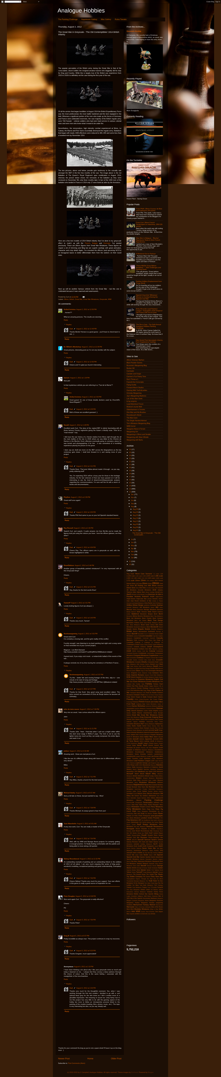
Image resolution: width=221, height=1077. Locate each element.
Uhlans (143, 889)
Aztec (161, 607)
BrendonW (154, 627)
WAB (145, 896)
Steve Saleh (136, 865)
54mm (129, 588)
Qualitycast (147, 820)
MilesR (148, 774)
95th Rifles (142, 588)
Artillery (129, 605)
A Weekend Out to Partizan (146, 254)
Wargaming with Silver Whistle (137, 437)
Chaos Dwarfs (148, 644)
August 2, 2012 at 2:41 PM (86, 466)
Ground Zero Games (133, 719)
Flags (144, 690)
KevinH (150, 745)
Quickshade (135, 822)
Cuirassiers (151, 662)
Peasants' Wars (158, 804)
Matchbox (146, 769)
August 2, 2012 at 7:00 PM (89, 709)
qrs (143, 820)
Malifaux (129, 767)
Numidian (130, 793)
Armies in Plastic (157, 601)
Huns (141, 728)
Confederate (142, 653)
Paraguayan (138, 802)
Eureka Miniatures (153, 681)
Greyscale (103, 299)
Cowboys (140, 657)
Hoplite (139, 726)
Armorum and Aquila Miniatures (135, 603)
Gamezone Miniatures (151, 706)
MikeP (137, 774)
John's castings (144, 741)
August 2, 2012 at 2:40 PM (83, 528)
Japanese (148, 739)
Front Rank (131, 704)
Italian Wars (148, 737)
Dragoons (134, 673)
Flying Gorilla (131, 385)
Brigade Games (132, 629)
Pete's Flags (146, 809)
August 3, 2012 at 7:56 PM (86, 878)
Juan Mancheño (70, 823)
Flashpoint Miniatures (136, 692)
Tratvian (129, 887)
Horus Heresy (151, 726)
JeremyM (156, 739)
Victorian (150, 892)
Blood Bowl (143, 622)
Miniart (147, 776)
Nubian (144, 791)
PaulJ (145, 804)
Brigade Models (144, 629)
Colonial (152, 651)
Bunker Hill (130, 368)
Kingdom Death (158, 747)
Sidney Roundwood (71, 859)
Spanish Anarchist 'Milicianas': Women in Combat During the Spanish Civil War (147, 297)
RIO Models (133, 833)
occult (135, 793)
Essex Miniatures (139, 681)
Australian (153, 605)
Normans (152, 787)
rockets (155, 833)
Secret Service (131, 848)
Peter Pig (159, 809)
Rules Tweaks (120, 19)
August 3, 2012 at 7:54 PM (86, 838)
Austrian (160, 605)
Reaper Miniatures (150, 824)
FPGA (136, 699)
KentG (139, 745)
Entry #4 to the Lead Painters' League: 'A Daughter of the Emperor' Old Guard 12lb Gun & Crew (149, 310)
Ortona (153, 798)
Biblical (135, 616)
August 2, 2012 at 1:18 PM (80, 378)
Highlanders (159, 724)
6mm (133, 588)
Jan (132, 557)
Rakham (149, 822)
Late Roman (155, 756)
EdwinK (133, 677)
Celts (135, 640)
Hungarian (136, 728)
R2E (140, 822)
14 (130, 486)
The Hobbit (150, 874)
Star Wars (134, 861)
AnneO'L (155, 599)
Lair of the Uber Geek (134, 398)
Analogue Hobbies (81, 10)
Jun (132, 542)
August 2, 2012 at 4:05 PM (86, 512)
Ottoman (138, 800)
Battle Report (152, 612)
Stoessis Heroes (152, 865)
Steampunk (155, 861)
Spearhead (159, 857)
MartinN (140, 769)
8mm (137, 587)
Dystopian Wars (157, 673)
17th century (150, 580)
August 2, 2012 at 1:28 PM (79, 425)
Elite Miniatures (150, 677)
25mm (150, 583)
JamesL (141, 739)
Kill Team (149, 747)
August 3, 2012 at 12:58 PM (86, 896)
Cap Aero (155, 636)
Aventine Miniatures (132, 607)
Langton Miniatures (141, 756)
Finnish (139, 688)
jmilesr (66, 751)
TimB (150, 881)
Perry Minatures (157, 807)
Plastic (160, 813)
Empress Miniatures (145, 679)
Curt (71, 329)
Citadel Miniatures (132, 649)
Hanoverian (150, 721)
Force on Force (149, 694)
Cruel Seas (151, 660)
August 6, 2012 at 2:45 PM (86, 988)
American (151, 594)
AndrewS (145, 596)
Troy (148, 887)
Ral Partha (155, 822)
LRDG (140, 765)
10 (130, 564)
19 (130, 470)
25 (130, 452)
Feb (132, 554)
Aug (132, 506)
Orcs (148, 798)
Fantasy (148, 684)
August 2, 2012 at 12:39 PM (92, 347)
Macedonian (147, 765)
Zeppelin (131, 913)
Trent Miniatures (137, 887)
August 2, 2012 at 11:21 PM (86, 728)
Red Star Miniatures (140, 826)
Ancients (137, 596)
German (159, 708)
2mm (161, 583)
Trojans (144, 887)
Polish (140, 816)
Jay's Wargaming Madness (136, 396)
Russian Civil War (133, 837)
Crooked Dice (142, 660)
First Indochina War (137, 690)
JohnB (152, 741)
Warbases (154, 898)
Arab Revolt (135, 601)
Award (152, 607)
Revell (138, 831)
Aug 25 (135, 515)
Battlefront (135, 614)
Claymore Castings (157, 649)
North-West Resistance (156, 789)
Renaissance (158, 826)
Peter (152, 809)
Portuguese (146, 816)
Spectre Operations (146, 859)
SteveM (143, 865)
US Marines (154, 889)
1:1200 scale (131, 576)
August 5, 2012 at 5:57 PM (79, 936)
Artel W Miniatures (158, 603)
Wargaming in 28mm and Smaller (139, 434)
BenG (161, 614)
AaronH (160, 588)
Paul (133, 804)
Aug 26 (135, 512)
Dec (132, 494)
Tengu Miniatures (148, 872)
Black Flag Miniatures (156, 616)
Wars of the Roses (157, 907)
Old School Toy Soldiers (139, 796)
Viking (156, 894)
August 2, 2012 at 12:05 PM (86, 309)
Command (159, 651)
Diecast (161, 668)
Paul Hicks (139, 804)
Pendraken (135, 807)
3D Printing (139, 585)
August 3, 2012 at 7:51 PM (86, 777)
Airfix (161, 592)
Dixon (138, 670)
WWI (109, 299)
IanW (156, 730)
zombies (137, 914)
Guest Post (143, 719)
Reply (66, 320)
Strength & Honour (142, 868)
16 (130, 480)
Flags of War (151, 690)
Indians (133, 734)
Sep (132, 503)
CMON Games (136, 651)
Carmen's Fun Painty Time (136, 376)
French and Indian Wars (154, 702)
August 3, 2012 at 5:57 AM (85, 793)
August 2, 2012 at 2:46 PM (84, 565)
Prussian (156, 818)
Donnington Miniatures (155, 670)
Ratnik (161, 822)
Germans (106, 243)
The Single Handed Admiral (137, 420)
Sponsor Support (158, 859)
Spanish (160, 855)
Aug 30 (135, 509)
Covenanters (132, 657)
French (87, 243)
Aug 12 (135, 521)
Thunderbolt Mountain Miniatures (136, 881)
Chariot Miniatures (158, 644)
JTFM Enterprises (132, 743)
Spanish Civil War (133, 857)
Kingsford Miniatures (148, 749)
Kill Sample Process (139, 747)
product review (146, 818)
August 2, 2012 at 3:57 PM (93, 674)
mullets (154, 780)
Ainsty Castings (150, 592)
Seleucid (139, 848)
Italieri (156, 737)
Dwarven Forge (146, 673)
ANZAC (161, 598)
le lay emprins (132, 401)
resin (133, 831)
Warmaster (131, 907)
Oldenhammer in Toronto (136, 409)
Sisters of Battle (137, 852)
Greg (141, 717)
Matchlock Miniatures (156, 769)
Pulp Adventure (132, 820)
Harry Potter (159, 721)
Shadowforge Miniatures (141, 850)
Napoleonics (139, 785)
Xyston (143, 911)
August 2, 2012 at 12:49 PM (86, 329)
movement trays (146, 780)
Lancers (150, 754)
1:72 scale (130, 580)
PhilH (134, 811)
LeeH (152, 761)
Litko (158, 763)
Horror (144, 726)
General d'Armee (151, 708)
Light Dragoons (152, 763)
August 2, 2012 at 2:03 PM (91, 397)
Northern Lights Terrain (134, 791)
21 (130, 464)
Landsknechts (131, 756)
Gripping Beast (157, 717)
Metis (146, 771)
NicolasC (134, 787)
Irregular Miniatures (156, 734)
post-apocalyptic (157, 816)
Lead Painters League (142, 761)
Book (148, 627)
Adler (134, 592)
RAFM (144, 822)
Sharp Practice (154, 850)
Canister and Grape (134, 374)
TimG (155, 881)
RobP (151, 833)
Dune (139, 673)
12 (130, 492)
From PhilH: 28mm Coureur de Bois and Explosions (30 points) (149, 209)
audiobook (147, 605)
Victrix (136, 894)
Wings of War (154, 909)
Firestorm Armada (154, 688)
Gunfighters (151, 719)
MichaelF (130, 774)
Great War (78, 299)
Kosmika (143, 754)
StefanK (139, 863)
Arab (128, 601)
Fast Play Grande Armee (140, 686)
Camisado (130, 371)
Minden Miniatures (139, 776)
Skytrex (160, 852)
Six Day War (146, 852)
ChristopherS (158, 647)
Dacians (142, 664)
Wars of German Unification (143, 907)
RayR (139, 824)
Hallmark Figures (132, 721)
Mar (132, 551)
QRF (139, 820)
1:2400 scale (150, 576)
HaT (142, 724)
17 (130, 476)
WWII (138, 911)
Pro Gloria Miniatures (134, 818)
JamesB (135, 739)
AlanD (129, 594)
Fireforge (145, 688)
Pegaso (129, 806)
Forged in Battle (141, 697)
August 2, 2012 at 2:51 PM (80, 603)
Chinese (143, 647)
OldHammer (152, 796)
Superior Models (131, 870)
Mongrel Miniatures (149, 778)
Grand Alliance (137, 713)
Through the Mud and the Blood (152, 878)
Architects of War (145, 601)
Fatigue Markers (153, 686)
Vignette (150, 894)
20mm (144, 583)
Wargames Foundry (147, 903)
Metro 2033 (152, 771)
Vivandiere (134, 896)
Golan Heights (153, 710)
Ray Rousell (68, 528)
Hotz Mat (160, 726)
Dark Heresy (134, 666)
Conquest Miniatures (141, 655)
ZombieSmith (143, 913)
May (133, 545)
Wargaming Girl (132, 431)
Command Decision (132, 653)
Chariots (136, 647)
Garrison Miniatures (140, 708)
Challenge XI (148, 642)
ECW (128, 677)
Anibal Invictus (70, 309)
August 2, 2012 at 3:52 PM (87, 634)
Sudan (160, 868)
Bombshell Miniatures (140, 627)
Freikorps (135, 702)
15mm (143, 580)
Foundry (130, 699)
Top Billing (135, 885)
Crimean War (154, 657)
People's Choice (145, 807)
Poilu (136, 816)
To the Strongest (139, 883)
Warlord (152, 905)
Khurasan (130, 747)
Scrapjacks (150, 846)
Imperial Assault (149, 732)
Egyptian (139, 677)
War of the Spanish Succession (140, 898)
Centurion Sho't (142, 640)
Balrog (134, 609)
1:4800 (139, 578)
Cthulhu (144, 662)
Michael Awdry (69, 793)
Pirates (155, 813)
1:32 (132, 578)
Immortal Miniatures (137, 732)
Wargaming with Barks (135, 440)
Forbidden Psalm (139, 695)
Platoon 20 (130, 816)
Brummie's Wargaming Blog (137, 365)
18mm (133, 583)
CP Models (147, 657)
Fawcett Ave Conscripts (135, 382)
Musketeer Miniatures (147, 782)
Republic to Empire (148, 829)
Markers (129, 769)
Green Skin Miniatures (133, 717)
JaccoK (160, 737)
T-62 (152, 870)
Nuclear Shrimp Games (155, 791)
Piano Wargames (142, 811)
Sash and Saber (147, 842)
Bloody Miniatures (152, 622)
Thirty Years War (157, 876)
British (72, 299)
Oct (132, 500)
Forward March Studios (135, 387)
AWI (157, 607)
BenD (155, 614)
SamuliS (141, 839)
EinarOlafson (69, 565)
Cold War (145, 651)
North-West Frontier (141, 789)
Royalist (150, 835)
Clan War (148, 649)
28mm (66, 299)
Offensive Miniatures (153, 793)
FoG (144, 692)
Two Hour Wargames (133, 889)
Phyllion (67, 497)
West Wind (130, 909)
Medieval (141, 771)
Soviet (146, 855)
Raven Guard (131, 824)
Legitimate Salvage (141, 763)
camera (136, 636)
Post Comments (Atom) (76, 1063)
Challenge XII (158, 642)
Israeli (128, 737)
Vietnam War (143, 894)
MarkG (135, 769)
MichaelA (160, 771)
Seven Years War (149, 848)
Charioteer (129, 646)
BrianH (161, 627)
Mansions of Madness (151, 767)
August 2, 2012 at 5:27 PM (86, 689)
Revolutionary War (147, 831)
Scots (135, 846)
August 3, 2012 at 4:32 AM (79, 751)
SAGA (129, 839)
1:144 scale (138, 576)
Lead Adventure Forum (135, 404)
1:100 (161, 573)
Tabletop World (158, 870)
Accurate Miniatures (144, 590)
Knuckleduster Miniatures (144, 752)
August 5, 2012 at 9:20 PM (86, 950)
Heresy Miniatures (149, 723)
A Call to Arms (151, 587)
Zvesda (153, 914)
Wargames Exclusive (156, 900)
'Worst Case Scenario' (143, 574)
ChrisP (149, 647)
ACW (154, 590)
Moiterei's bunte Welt (134, 407)
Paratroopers (148, 802)
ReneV (138, 829)
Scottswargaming (70, 634)
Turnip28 (160, 887)
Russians (144, 837)
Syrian (149, 870)
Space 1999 (152, 855)
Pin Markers (148, 813)
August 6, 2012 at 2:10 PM (83, 966)
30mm (132, 585)
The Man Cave (132, 418)
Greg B (66, 936)
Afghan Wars (141, 592)
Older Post (116, 1058)
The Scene (146, 876)
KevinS (156, 745)
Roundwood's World (134, 415)
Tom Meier (147, 883)
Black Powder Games (134, 363)
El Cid (143, 677)
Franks (155, 699)
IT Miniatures (135, 737)
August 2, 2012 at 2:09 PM (80, 497)
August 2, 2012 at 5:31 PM (86, 587)
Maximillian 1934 (132, 771)
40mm (154, 585)
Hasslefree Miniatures (133, 724)
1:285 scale (158, 576)
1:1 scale (156, 573)
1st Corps (139, 583)
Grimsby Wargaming (134, 393)
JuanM (140, 743)
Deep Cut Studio (134, 668)
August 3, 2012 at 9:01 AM (86, 823)
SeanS (156, 846)
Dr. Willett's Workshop (72, 347)
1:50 (142, 578)
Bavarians (143, 614)
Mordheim (129, 780)
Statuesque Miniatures (145, 861)
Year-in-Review (150, 911)
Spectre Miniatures (133, 859)
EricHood (134, 1072)
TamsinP (67, 603)
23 (130, 458)
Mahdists (159, 765)
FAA (161, 681)
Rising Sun (141, 833)
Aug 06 (135, 527)
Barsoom (160, 609)
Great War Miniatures (91, 299)
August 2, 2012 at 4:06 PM (86, 547)
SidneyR (129, 852)
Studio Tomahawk (153, 868)
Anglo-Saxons (131, 599)
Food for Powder (151, 692)
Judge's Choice (148, 743)
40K (149, 585)
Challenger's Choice (133, 644)
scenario (136, 844)
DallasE (152, 664)
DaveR (161, 666)
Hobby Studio (131, 726)
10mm (137, 580)
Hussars (146, 728)
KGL (161, 745)
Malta (133, 767)
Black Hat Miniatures (134, 618)
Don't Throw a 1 (132, 379)
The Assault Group (139, 874)
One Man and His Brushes (136, 412)
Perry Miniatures (134, 809)
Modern (139, 778)
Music (136, 782)
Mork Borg (137, 780)
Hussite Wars (154, 728)
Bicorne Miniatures (144, 616)
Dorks (128, 673)
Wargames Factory (133, 903)
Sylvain (67, 378)
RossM (144, 835)
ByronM (134, 634)
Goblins (146, 710)
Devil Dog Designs (145, 668)
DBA (128, 668)
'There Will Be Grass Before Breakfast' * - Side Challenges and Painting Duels (148, 267)
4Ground (160, 585)
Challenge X (139, 642)
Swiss (138, 870)
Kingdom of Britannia (134, 750)
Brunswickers (143, 631)
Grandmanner (147, 713)
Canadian (148, 636)
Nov (132, 497)
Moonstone (159, 778)
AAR (156, 587)
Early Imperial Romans (135, 675)
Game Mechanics (151, 704)
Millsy (154, 774)
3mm (145, 585)
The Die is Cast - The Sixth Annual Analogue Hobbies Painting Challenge (148, 326)
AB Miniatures (131, 590)
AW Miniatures (145, 607)
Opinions (143, 798)
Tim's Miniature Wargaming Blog (138, 423)
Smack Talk (130, 855)
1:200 (143, 576)
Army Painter (148, 603)
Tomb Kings (154, 883)
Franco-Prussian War (145, 699)
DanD (157, 664)
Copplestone (153, 655)
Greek (160, 715)
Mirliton (161, 776)
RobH (146, 833)
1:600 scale (151, 578)
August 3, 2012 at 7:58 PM (86, 808)
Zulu (149, 913)
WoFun (129, 911)
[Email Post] (83, 297)
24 (130, 455)
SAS (140, 842)
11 (130, 561)
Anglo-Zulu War (141, 599)
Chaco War (152, 640)
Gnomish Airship (134, 31)
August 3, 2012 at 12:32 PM (90, 859)
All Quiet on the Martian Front (139, 594)
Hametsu (142, 721)
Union (148, 889)
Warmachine (159, 904)
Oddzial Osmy (141, 793)
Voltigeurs (140, 896)
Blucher (161, 622)
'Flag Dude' (130, 574)
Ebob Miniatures (158, 675)
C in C (146, 633)
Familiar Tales (140, 684)
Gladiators (140, 710)
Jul (132, 539)
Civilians (141, 649)
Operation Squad (135, 798)
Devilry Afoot (154, 668)
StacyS (129, 861)
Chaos (142, 644)
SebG (161, 846)
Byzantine (141, 633)
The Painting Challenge (68, 19)
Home (90, 1058)
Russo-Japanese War (155, 837)
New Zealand (153, 785)
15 (130, 483)
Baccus (129, 609)
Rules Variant (158, 835)
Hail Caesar (159, 719)
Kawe (134, 745)
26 (130, 449)
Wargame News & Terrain (136, 429)
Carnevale (145, 638)
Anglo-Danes (159, 596)
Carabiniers (137, 638)
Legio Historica (131, 763)
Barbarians (140, 609)
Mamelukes (139, 767)
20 (130, 467)
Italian (142, 737)
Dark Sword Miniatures (145, 666)
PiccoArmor (152, 811)
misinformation (131, 778)
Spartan (142, 857)
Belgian (95, 243)
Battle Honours (142, 612)
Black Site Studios (140, 620)
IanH (146, 730)
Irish (137, 734)
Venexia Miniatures (140, 891)
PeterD (129, 811)
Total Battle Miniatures (146, 885)
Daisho (147, 664)
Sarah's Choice (157, 839)
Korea (137, 754)
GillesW (133, 710)
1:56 (145, 578)
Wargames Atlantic (143, 900)
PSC (161, 818)
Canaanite (141, 636)
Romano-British (136, 835)
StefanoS (145, 863)
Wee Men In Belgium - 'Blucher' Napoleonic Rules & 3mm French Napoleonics (148, 240)
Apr (132, 548)
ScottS (144, 846)
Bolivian (152, 624)
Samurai (147, 839)
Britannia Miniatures (157, 629)
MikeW (142, 774)
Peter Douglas (69, 896)
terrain (155, 872)
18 (130, 473)
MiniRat (156, 776)
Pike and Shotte (139, 813)
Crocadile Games (132, 660)
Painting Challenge (153, 800)
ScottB (140, 846)
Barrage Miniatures (150, 609)
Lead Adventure (144, 758)
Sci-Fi (155, 844)
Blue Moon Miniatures (133, 624)
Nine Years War (143, 787)
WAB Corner (131, 426)
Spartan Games (150, 857)
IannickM (151, 730)
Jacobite (129, 739)
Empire (156, 677)
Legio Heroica (159, 760)
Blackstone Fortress (133, 622)
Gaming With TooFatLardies (137, 390)
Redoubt (149, 826)
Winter (161, 909)
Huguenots (130, 728)
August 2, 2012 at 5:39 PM (86, 409)
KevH (145, 745)
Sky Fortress (154, 852)
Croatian (160, 657)
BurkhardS (151, 631)
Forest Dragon (159, 694)
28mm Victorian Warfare (135, 360)
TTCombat (154, 887)
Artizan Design (138, 605)
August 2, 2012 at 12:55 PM (86, 362)
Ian (144, 730)
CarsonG (152, 638)
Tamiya (134, 872)
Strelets (134, 868)
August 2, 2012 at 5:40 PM (86, 618)
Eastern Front (149, 675)
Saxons (155, 842)
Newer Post (64, 1058)
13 (130, 489)
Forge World (131, 697)
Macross (153, 765)
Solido (141, 855)
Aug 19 (135, 518)
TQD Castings (158, 885)
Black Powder (147, 618)
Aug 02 (135, 530)
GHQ (128, 710)
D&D (138, 664)
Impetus (156, 732)
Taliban (129, 872)
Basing (128, 611)
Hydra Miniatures (137, 730)
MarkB (161, 767)
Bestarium (129, 616)
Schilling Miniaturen (146, 844)
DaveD (66, 425)
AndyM (152, 596)
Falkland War (131, 684)
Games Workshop (138, 706)
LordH (136, 765)
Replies (69, 324)
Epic (131, 681)
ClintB (129, 651)
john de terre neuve (71, 709)
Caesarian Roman (153, 633)
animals (149, 598)
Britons (135, 631)
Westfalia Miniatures (141, 909)
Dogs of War (144, 670)
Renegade (130, 829)
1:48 (135, 578)
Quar (152, 820)
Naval (146, 785)
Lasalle (149, 756)
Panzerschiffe (130, 802)
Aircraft (157, 592)
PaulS (150, 804)
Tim (147, 881)
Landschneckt (158, 754)
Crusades (138, 662)
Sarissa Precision (132, 842)
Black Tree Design (155, 620)
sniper (137, 855)
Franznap (129, 702)
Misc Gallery (106, 19)
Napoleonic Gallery (89, 19)
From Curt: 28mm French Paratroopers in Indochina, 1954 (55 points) (149, 224)
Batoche (133, 611)
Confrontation (150, 653)
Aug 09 (135, 524)
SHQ (161, 850)
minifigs (152, 776)
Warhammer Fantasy (141, 905)
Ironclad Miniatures (144, 734)
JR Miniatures (159, 741)
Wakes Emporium (152, 896)
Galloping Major (140, 704)
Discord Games (131, 670)
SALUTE (134, 839)
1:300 (128, 578)
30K (128, 585)
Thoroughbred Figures (133, 878)
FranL (160, 699)
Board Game (145, 625)
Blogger (150, 1072)
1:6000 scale (159, 578)
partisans (156, 802)
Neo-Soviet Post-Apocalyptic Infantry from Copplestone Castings (149, 341)
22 (130, 461)
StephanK (151, 863)
